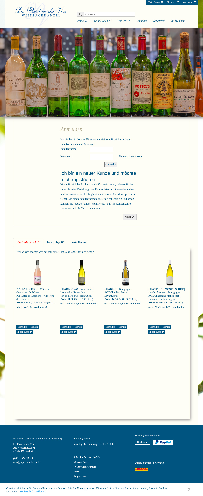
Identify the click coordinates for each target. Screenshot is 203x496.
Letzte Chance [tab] (78, 242)
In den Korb (23, 331)
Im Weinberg (178, 20)
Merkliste (171, 2)
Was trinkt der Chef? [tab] (28, 242)
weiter (128, 216)
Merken (34, 326)
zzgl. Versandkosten (35, 306)
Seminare (142, 20)
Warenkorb (188, 2)
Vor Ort (122, 20)
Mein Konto (154, 2)
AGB (76, 471)
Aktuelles (82, 20)
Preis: (19, 302)
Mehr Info (22, 326)
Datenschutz (80, 462)
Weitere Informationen (32, 491)
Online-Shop (101, 20)
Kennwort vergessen (130, 156)
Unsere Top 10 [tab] (55, 242)
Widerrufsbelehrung (85, 466)
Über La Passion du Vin (87, 457)
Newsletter (159, 20)
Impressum (80, 476)
